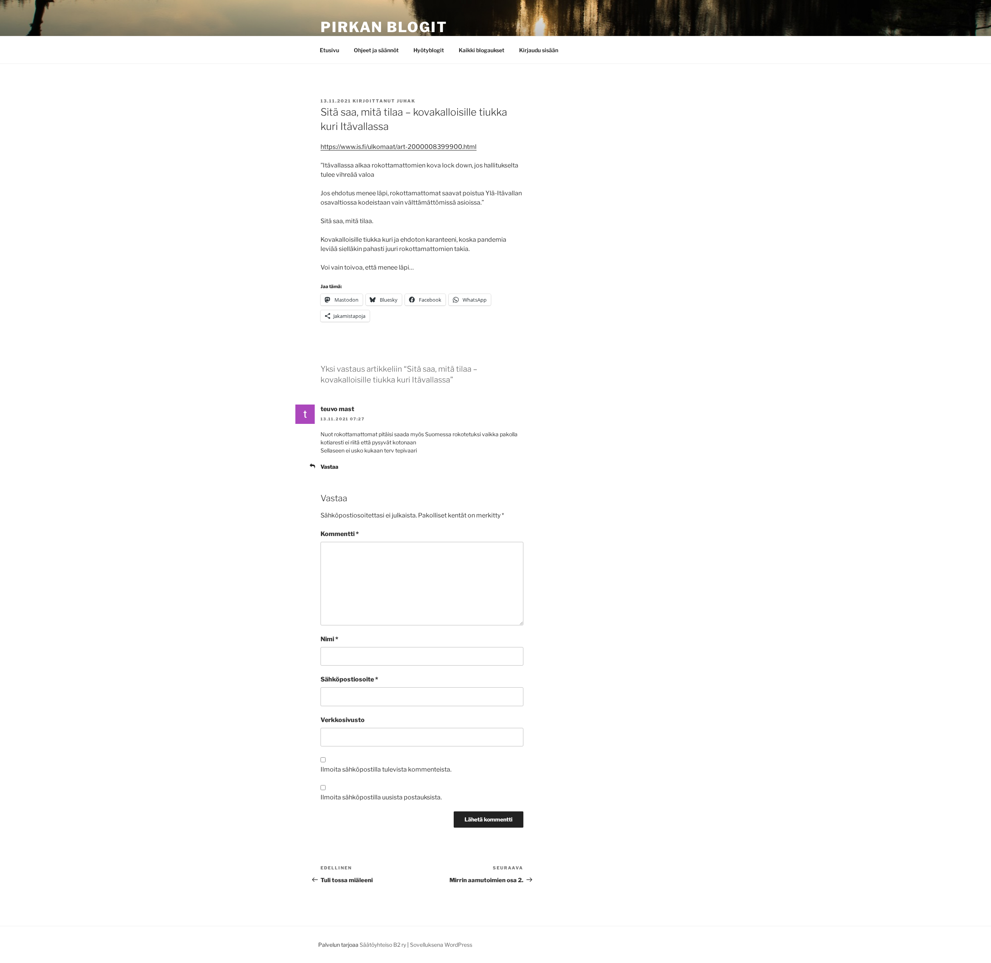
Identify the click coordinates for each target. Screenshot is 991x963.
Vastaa (329, 466)
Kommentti (340, 534)
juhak (406, 101)
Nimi (329, 639)
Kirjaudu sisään (538, 50)
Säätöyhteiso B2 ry (383, 944)
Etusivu (329, 50)
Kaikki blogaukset (481, 50)
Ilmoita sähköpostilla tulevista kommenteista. (386, 769)
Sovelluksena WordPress (441, 944)
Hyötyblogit (428, 50)
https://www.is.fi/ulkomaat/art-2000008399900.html (399, 146)
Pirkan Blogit (384, 27)
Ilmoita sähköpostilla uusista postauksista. (381, 797)
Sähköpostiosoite (349, 679)
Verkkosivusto (343, 720)
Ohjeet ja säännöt (376, 50)
